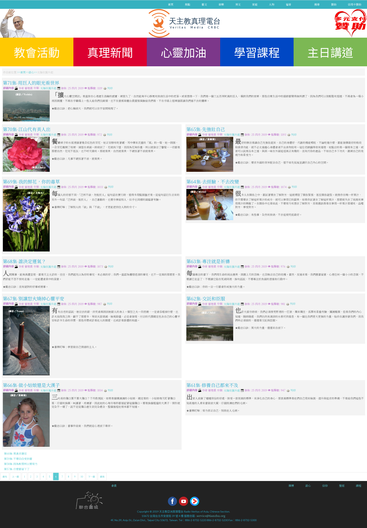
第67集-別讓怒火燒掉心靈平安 (33, 298)
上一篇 (15, 476)
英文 (238, 4)
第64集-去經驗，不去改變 (212, 181)
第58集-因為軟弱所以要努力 (20, 464)
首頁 (170, 4)
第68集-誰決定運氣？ (24, 261)
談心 (31, 72)
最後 (102, 476)
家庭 (254, 4)
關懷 (291, 485)
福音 (288, 4)
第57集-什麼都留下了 (16, 469)
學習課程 (257, 52)
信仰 (325, 485)
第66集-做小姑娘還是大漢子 (31, 385)
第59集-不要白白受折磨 (18, 459)
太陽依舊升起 (48, 88)
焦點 (187, 4)
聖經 (341, 485)
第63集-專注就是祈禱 (208, 261)
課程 (358, 485)
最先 (4, 476)
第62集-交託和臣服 (205, 298)
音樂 (221, 4)
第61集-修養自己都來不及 (212, 385)
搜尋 (317, 4)
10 (81, 476)
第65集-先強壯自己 (205, 129)
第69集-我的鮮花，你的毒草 (31, 181)
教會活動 (37, 52)
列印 (109, 88)
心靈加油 (183, 52)
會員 (114, 485)
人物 (271, 4)
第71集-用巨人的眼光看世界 (31, 82)
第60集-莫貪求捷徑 (15, 453)
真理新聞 (110, 52)
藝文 (204, 4)
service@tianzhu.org (211, 516)
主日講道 (330, 52)
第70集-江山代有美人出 (26, 129)
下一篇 (91, 476)
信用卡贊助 (354, 4)
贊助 (333, 4)
